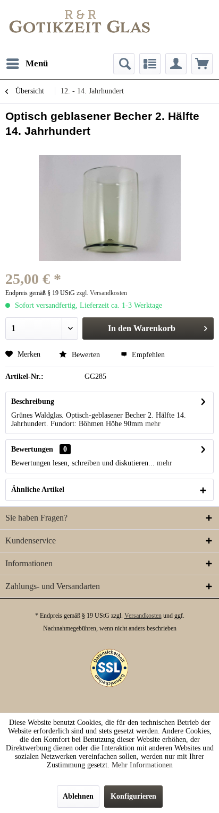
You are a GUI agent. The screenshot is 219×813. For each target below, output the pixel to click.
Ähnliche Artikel (37, 490)
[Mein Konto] (176, 63)
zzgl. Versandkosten (102, 293)
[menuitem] (26, 63)
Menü (37, 63)
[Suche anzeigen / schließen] (123, 63)
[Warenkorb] (202, 63)
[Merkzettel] (150, 63)
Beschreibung (32, 401)
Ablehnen (78, 796)
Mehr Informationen (142, 765)
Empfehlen (147, 355)
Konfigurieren (133, 796)
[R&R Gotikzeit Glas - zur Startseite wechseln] (79, 21)
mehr (153, 424)
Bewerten (86, 355)
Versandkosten (143, 615)
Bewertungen (32, 449)
